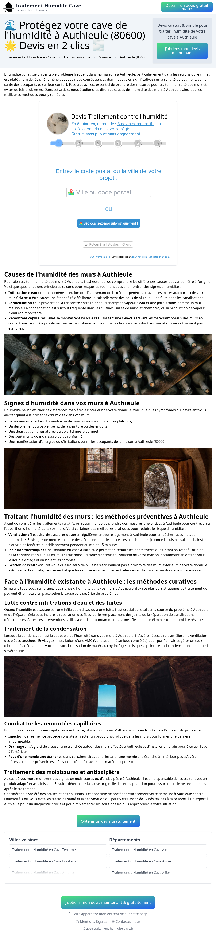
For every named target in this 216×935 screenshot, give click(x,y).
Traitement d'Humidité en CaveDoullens (44, 861)
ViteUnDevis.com (139, 257)
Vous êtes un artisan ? (159, 257)
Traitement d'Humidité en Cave (30, 57)
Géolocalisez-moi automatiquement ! (110, 223)
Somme (105, 57)
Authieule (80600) (133, 57)
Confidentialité (103, 257)
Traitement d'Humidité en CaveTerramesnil (46, 849)
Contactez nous (128, 921)
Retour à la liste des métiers (109, 245)
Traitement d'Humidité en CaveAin (139, 849)
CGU (92, 257)
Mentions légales (93, 921)
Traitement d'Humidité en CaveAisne (141, 861)
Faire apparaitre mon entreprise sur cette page (110, 914)
